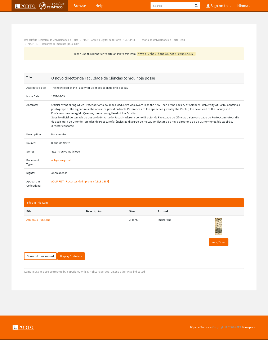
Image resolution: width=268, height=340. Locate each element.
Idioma (242, 5)
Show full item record (40, 256)
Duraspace (248, 327)
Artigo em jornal (61, 160)
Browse (80, 5)
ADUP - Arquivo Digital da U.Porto (102, 40)
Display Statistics (71, 256)
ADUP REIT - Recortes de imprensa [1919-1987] (54, 44)
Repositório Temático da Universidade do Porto (51, 40)
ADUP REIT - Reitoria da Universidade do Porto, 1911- (155, 40)
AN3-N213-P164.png (38, 220)
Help (99, 5)
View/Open (218, 242)
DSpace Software (201, 327)
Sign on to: (219, 5)
